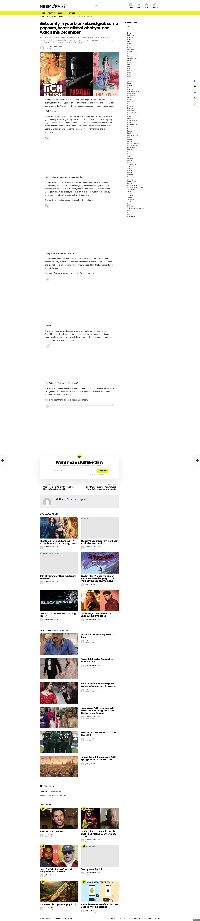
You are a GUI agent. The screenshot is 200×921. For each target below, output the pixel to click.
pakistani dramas (133, 143)
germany (130, 81)
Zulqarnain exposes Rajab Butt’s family (97, 636)
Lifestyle (130, 108)
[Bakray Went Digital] (100, 856)
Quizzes (130, 158)
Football (129, 72)
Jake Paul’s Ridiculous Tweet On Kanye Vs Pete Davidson (56, 870)
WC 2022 (130, 212)
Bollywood (130, 35)
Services (157, 918)
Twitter (129, 202)
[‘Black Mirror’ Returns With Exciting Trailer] (59, 600)
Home (43, 13)
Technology (131, 189)
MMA (129, 123)
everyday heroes (132, 58)
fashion (129, 60)
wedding (130, 214)
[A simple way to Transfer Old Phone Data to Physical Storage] (100, 891)
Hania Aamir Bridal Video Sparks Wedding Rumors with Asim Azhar (98, 685)
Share (42, 54)
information (131, 95)
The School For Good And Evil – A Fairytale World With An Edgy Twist (58, 542)
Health (129, 83)
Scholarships (131, 164)
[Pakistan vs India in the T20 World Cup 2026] (59, 742)
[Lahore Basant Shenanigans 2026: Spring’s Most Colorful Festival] (59, 766)
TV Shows (130, 200)
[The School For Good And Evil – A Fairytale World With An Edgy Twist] (59, 528)
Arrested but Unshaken (52, 831)
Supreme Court (132, 185)
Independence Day (133, 91)
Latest (130, 7)
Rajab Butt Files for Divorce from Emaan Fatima (97, 660)
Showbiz (130, 175)
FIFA (128, 64)
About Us (52, 13)
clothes (129, 41)
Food (129, 68)
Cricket (129, 45)
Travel (129, 193)
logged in (52, 795)
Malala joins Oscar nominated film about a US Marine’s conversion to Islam (99, 834)
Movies (129, 127)
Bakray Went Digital (91, 869)
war (128, 210)
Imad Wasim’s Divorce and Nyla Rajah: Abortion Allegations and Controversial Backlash (97, 710)
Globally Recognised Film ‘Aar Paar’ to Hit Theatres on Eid (99, 542)
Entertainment (60, 630)
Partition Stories (132, 145)
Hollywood (130, 89)
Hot (146, 7)
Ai (128, 27)
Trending (154, 7)
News (129, 137)
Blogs (60, 13)
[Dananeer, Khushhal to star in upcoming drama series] (100, 600)
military (129, 118)
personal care (131, 148)
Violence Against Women (135, 208)
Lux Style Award (132, 112)
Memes (129, 116)
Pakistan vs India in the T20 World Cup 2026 (98, 734)
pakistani (130, 141)
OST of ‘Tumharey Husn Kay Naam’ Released (58, 577)
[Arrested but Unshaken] (59, 818)
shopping (130, 170)
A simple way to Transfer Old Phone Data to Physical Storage (99, 905)
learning (130, 106)
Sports (129, 183)
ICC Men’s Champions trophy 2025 (58, 904)
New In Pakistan (132, 135)
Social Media (131, 181)
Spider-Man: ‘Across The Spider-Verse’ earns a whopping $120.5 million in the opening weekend (98, 578)
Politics (129, 150)
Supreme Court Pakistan (135, 187)
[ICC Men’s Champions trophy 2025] (59, 891)
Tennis (129, 191)
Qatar (129, 156)
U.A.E (129, 204)
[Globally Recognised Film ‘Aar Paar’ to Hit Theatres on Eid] (100, 528)
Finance (129, 66)
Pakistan (130, 139)
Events (129, 56)
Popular (139, 7)
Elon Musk (130, 52)
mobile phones (132, 125)
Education (130, 50)
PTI (128, 154)
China (129, 39)
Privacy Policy (132, 918)
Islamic (129, 97)
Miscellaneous (132, 120)
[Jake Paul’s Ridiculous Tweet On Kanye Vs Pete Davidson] (59, 856)
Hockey (129, 87)
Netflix (129, 133)
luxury (129, 114)
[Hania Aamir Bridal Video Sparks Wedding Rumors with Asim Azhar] (59, 693)
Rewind (129, 160)
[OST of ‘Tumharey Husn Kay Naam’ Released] (59, 563)
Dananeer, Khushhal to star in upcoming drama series (96, 615)
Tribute (129, 198)
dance (129, 47)
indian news (131, 93)
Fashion (129, 62)
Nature (129, 131)
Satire (129, 162)
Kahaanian (130, 102)
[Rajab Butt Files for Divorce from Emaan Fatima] (59, 668)
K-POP (129, 100)
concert (129, 43)
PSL (128, 152)
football (129, 70)
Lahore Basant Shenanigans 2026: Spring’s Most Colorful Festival (98, 758)
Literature (130, 110)
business (130, 37)
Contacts (70, 13)
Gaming (129, 77)
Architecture (131, 29)
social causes (131, 179)
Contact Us (121, 918)
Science (129, 166)
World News (131, 216)
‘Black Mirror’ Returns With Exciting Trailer (58, 615)
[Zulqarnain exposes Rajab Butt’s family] (59, 644)
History (129, 85)
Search (122, 6)
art (128, 31)
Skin (128, 177)
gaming (129, 79)
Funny (129, 75)
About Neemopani (145, 918)
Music (129, 129)
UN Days (130, 206)
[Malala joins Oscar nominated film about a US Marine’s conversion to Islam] (100, 818)
